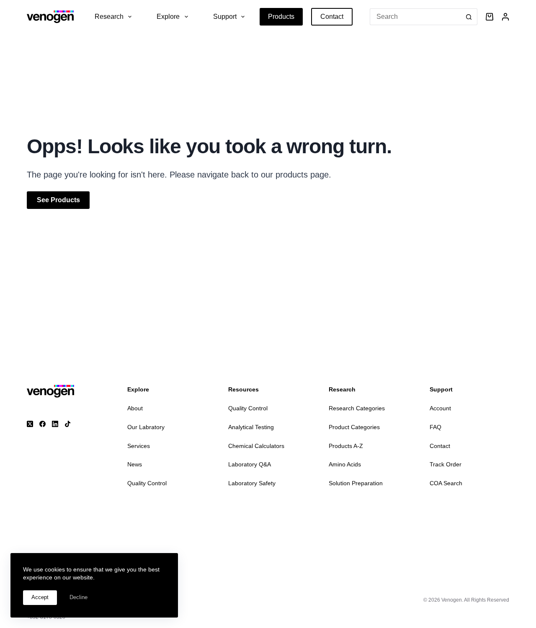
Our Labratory (146, 427)
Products (281, 16)
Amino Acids (345, 464)
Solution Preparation (356, 483)
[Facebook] (42, 424)
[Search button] (469, 16)
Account (440, 408)
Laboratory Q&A (249, 464)
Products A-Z (346, 446)
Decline (79, 597)
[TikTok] (67, 424)
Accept (40, 597)
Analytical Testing (251, 427)
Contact (331, 16)
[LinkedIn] (55, 424)
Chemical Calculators (256, 446)
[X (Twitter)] (30, 424)
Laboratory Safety (252, 483)
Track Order (445, 464)
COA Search (446, 483)
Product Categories (354, 427)
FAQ (435, 427)
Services (138, 446)
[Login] (505, 17)
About (135, 408)
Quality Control (147, 483)
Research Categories (357, 408)
